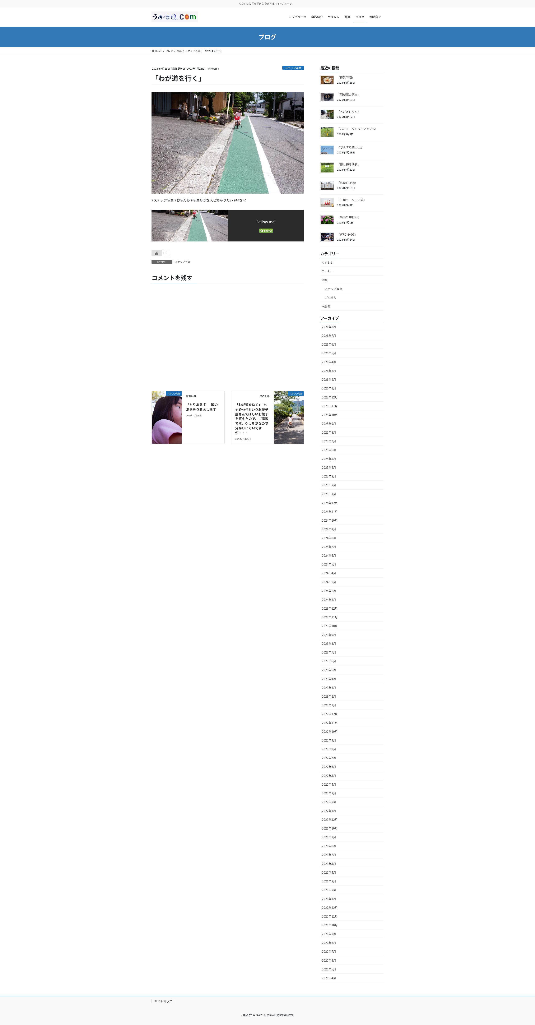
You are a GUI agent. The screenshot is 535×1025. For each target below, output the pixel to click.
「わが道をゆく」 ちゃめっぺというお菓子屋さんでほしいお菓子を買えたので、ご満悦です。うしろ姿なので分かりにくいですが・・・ (251, 418)
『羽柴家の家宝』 (348, 94)
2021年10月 (330, 828)
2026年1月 (329, 388)
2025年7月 (329, 441)
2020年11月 (330, 916)
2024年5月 (329, 564)
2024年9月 (329, 529)
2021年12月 (330, 819)
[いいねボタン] (157, 253)
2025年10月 (330, 415)
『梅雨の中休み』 (349, 217)
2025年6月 (329, 450)
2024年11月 (330, 511)
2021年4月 (329, 872)
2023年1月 (329, 705)
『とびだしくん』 (348, 112)
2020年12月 (330, 907)
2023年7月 (329, 652)
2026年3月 (329, 371)
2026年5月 (329, 353)
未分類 (326, 306)
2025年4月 (329, 467)
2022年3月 (329, 793)
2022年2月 (329, 802)
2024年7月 (329, 547)
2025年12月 (330, 397)
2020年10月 (330, 925)
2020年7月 (329, 951)
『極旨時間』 (346, 77)
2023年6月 (329, 661)
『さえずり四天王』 (351, 147)
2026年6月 (329, 344)
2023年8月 (329, 643)
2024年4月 (329, 573)
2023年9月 (329, 635)
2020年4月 (329, 978)
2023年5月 (329, 670)
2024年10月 (330, 520)
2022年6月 (329, 767)
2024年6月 (329, 555)
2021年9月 (329, 837)
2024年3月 (329, 582)
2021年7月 (329, 855)
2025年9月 (329, 423)
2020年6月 (329, 960)
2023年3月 (329, 687)
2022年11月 (330, 723)
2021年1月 (329, 899)
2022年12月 (330, 714)
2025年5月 (329, 459)
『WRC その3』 (348, 234)
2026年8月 (329, 327)
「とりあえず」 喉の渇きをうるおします (204, 407)
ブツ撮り (330, 297)
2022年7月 (329, 758)
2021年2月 (329, 890)
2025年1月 (329, 494)
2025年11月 (330, 406)
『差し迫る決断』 (349, 164)
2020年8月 (329, 943)
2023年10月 (330, 626)
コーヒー (328, 271)
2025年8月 (329, 432)
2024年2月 (329, 591)
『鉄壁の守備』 (348, 183)
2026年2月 (329, 379)
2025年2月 (329, 485)
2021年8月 (329, 846)
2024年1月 (329, 599)
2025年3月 (329, 476)
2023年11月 (330, 617)
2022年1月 (329, 811)
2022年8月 (329, 749)
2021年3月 (329, 881)
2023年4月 (329, 679)
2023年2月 (329, 696)
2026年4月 (329, 362)
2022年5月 (329, 776)
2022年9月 (329, 740)
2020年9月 (329, 934)
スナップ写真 (293, 68)
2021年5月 (329, 864)
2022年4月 (329, 784)
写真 (325, 280)
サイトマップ (163, 1001)
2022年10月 (330, 731)
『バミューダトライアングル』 (357, 129)
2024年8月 (329, 538)
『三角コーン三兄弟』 (352, 200)
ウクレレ (328, 262)
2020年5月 (329, 969)
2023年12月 (330, 608)
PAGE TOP (520, 990)
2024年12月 (330, 503)
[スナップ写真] (167, 400)
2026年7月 (329, 335)
